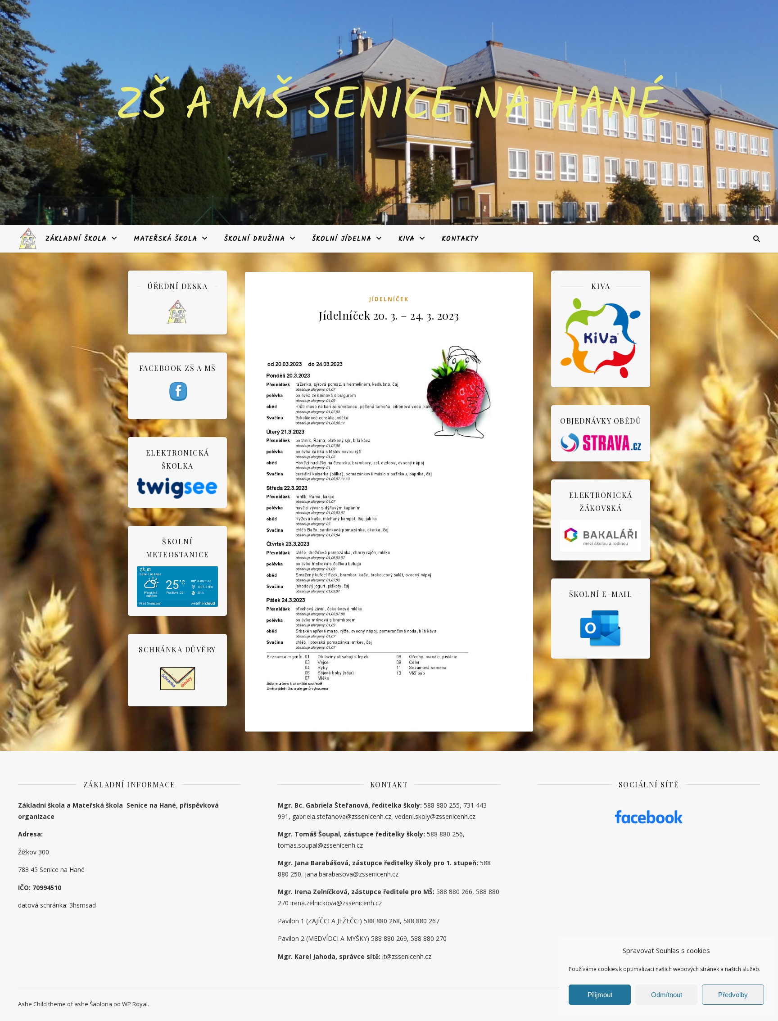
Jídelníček (389, 299)
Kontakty (460, 239)
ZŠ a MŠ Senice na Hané (389, 107)
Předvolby (733, 994)
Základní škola (76, 239)
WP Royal (135, 1004)
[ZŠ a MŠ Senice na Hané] (28, 238)
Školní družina (254, 239)
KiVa (406, 239)
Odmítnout (666, 994)
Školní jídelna (341, 239)
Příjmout (600, 994)
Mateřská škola (165, 239)
